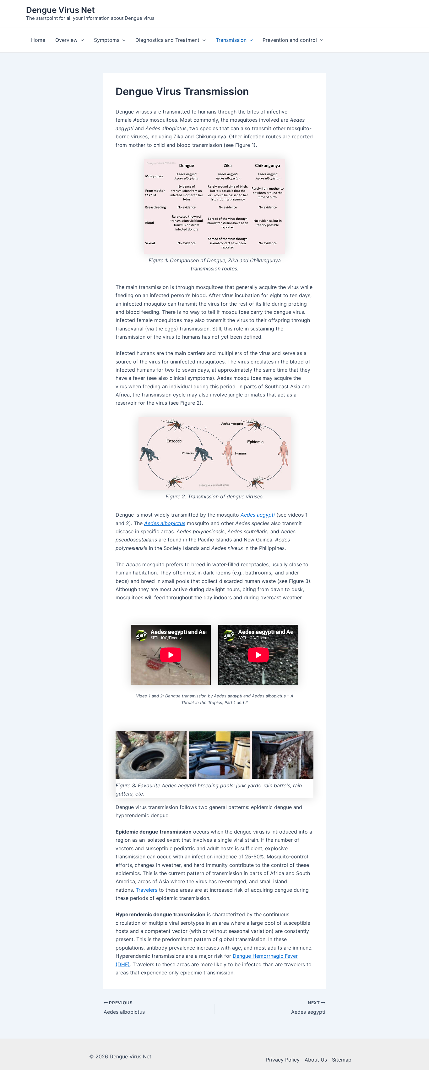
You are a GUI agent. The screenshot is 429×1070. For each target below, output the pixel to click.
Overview (66, 40)
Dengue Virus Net (60, 10)
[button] (81, 40)
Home (38, 40)
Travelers (146, 890)
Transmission (231, 40)
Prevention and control (290, 40)
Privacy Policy (283, 1059)
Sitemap (341, 1059)
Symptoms (106, 40)
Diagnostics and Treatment (167, 40)
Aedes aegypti (258, 515)
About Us (316, 1059)
